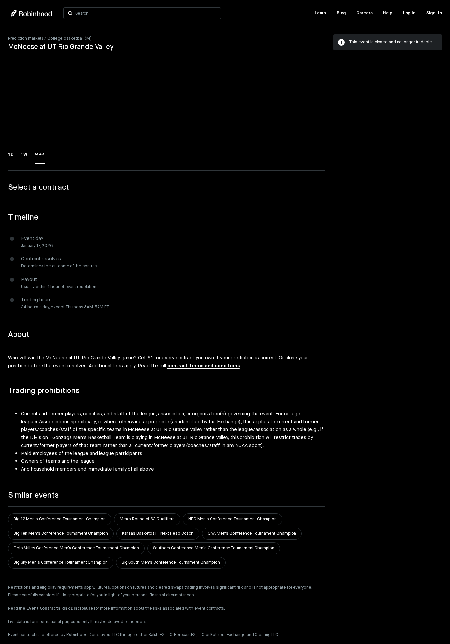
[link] (320, 13)
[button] (11, 157)
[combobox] (146, 13)
